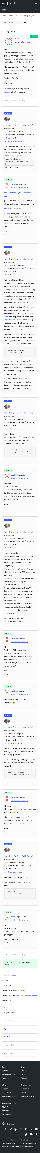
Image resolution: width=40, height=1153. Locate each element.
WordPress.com (9, 1103)
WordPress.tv (8, 1096)
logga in (7, 92)
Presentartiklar (28, 1096)
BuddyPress (8, 1114)
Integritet (5, 1078)
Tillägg (23, 1074)
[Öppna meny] (36, 3)
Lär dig (4, 1085)
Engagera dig (26, 1085)
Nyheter (5, 1071)
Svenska (10, 1124)
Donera (25, 1092)
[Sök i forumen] (25, 22)
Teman (23, 1071)
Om (3, 1067)
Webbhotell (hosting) (10, 1074)
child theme (9, 320)
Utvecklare (6, 1092)
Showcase (25, 1067)
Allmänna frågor (14, 16)
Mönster (24, 1078)
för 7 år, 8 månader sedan (22, 42)
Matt (5, 1107)
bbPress (6, 1111)
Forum (4, 9)
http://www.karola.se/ (12, 209)
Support (5, 1089)
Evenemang (25, 1089)
